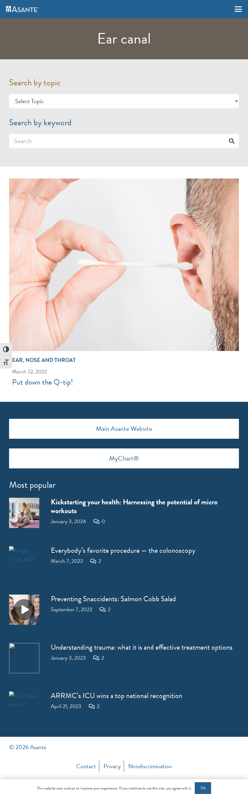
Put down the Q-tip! (42, 382)
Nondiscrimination (150, 766)
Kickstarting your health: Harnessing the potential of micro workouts (134, 506)
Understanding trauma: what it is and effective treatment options (142, 647)
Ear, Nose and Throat (44, 360)
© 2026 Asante (27, 747)
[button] (238, 9)
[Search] (231, 141)
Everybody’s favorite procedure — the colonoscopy (123, 550)
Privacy (112, 766)
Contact (86, 766)
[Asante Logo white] (22, 9)
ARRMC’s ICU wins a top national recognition (116, 695)
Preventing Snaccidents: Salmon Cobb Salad (113, 598)
